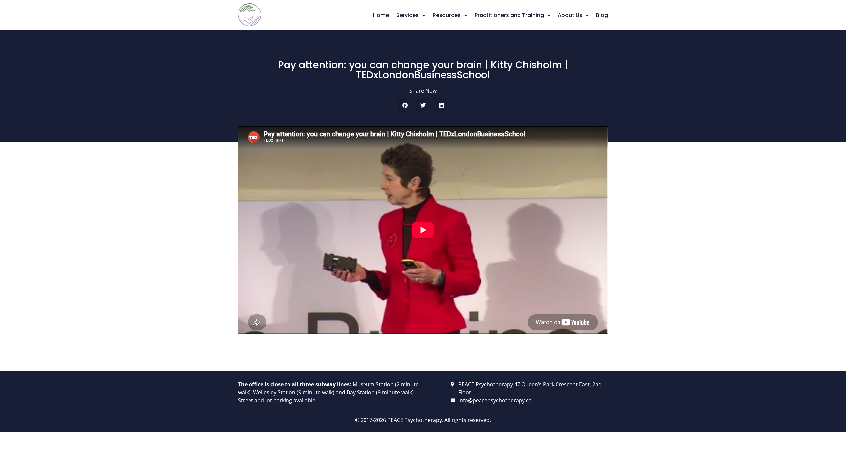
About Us (570, 15)
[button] (405, 105)
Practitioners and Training (509, 15)
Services (407, 15)
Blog (602, 15)
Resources (447, 15)
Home (381, 15)
